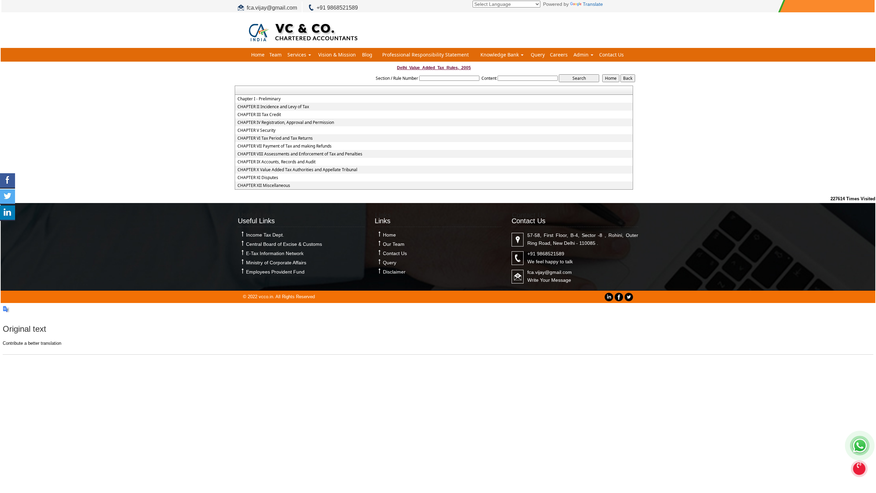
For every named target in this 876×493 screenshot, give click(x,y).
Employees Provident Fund (275, 272)
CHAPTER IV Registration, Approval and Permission (285, 122)
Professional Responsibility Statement (425, 54)
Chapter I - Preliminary (259, 99)
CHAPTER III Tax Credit (259, 114)
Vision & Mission (337, 54)
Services (297, 54)
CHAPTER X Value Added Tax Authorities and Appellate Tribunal (297, 170)
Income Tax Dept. (265, 235)
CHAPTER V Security (256, 130)
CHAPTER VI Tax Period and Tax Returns (275, 138)
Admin (582, 54)
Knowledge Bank (500, 54)
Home (258, 54)
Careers (559, 54)
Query (538, 54)
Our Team (393, 244)
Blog (367, 54)
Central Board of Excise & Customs (284, 244)
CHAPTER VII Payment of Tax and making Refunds (284, 146)
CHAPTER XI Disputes (257, 177)
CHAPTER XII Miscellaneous (263, 185)
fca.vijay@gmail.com (272, 8)
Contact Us (611, 54)
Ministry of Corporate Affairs (276, 262)
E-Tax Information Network (275, 253)
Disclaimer (394, 272)
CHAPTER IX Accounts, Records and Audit (276, 162)
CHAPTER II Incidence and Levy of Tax (273, 107)
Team (275, 54)
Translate (593, 4)
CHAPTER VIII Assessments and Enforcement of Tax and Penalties (299, 154)
